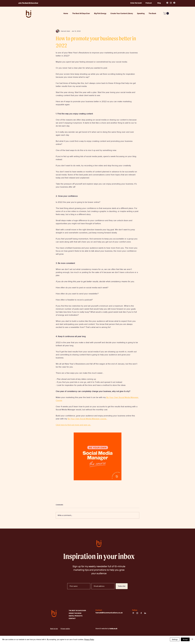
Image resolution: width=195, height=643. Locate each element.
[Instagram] (171, 3)
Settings (175, 639)
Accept (185, 639)
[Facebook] (174, 3)
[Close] (192, 639)
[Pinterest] (167, 3)
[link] (166, 13)
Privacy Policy (89, 639)
